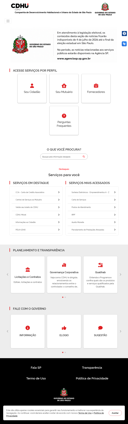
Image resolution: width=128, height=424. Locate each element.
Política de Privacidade (92, 378)
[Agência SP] (74, 58)
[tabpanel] (28, 274)
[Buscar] (84, 157)
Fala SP (36, 367)
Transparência (92, 367)
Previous (7, 274)
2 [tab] (65, 297)
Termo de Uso (36, 378)
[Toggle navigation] (8, 21)
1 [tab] (63, 297)
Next (120, 274)
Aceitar (115, 412)
